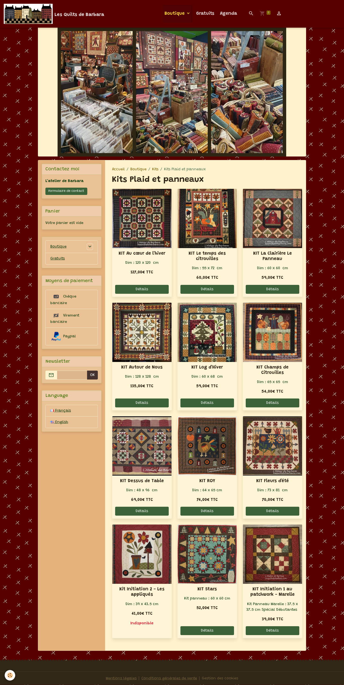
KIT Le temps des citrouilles (207, 256)
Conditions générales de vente (169, 678)
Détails (141, 289)
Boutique (175, 13)
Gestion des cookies (220, 678)
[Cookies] (10, 675)
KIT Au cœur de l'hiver (142, 253)
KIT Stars (207, 589)
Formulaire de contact (66, 191)
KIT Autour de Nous (142, 367)
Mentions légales (121, 678)
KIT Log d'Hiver (207, 367)
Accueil (118, 169)
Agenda (228, 13)
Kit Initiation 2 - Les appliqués (142, 592)
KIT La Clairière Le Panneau (272, 256)
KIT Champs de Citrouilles (272, 370)
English (61, 422)
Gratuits (205, 13)
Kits (155, 169)
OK (92, 375)
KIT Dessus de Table (142, 481)
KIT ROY (207, 481)
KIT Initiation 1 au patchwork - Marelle (272, 592)
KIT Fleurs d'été (272, 481)
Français (62, 411)
